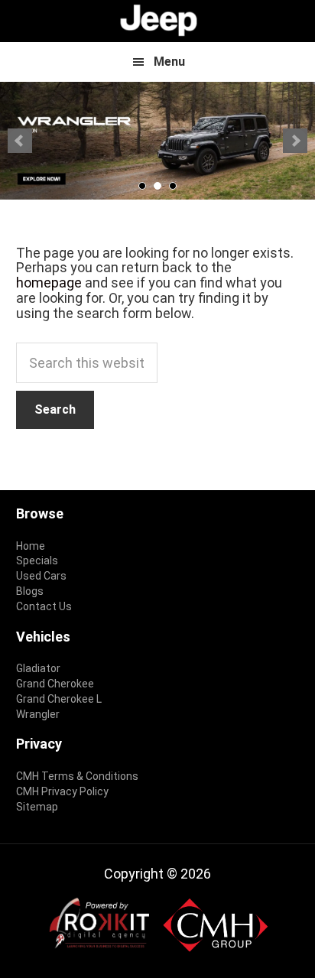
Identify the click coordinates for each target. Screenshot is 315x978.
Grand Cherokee (55, 683)
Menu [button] (169, 61)
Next (295, 140)
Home (30, 546)
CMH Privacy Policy (62, 791)
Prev (20, 140)
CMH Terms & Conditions (77, 776)
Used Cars (41, 576)
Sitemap (37, 807)
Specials (37, 560)
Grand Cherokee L (59, 699)
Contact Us (44, 606)
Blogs (30, 591)
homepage (49, 283)
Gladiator (38, 668)
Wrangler (38, 714)
